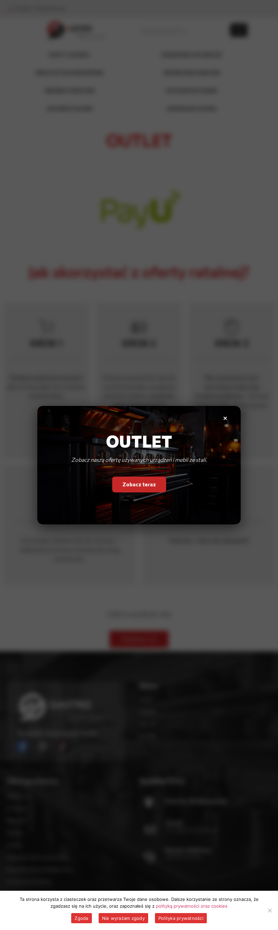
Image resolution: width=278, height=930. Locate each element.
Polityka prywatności (180, 918)
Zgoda (81, 918)
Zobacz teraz (139, 484)
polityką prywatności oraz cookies (191, 906)
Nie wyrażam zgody (123, 918)
